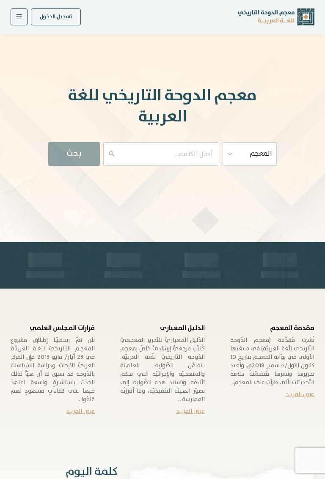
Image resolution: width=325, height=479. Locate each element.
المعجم (261, 154)
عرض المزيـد (300, 394)
